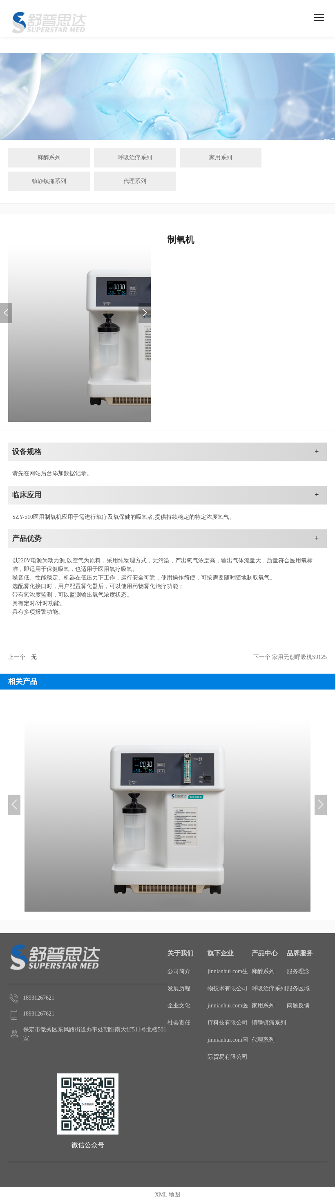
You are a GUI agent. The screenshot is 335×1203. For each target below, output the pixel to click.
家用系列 (220, 157)
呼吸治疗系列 (135, 157)
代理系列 (134, 181)
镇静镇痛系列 (49, 181)
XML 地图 (167, 1195)
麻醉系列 (49, 157)
